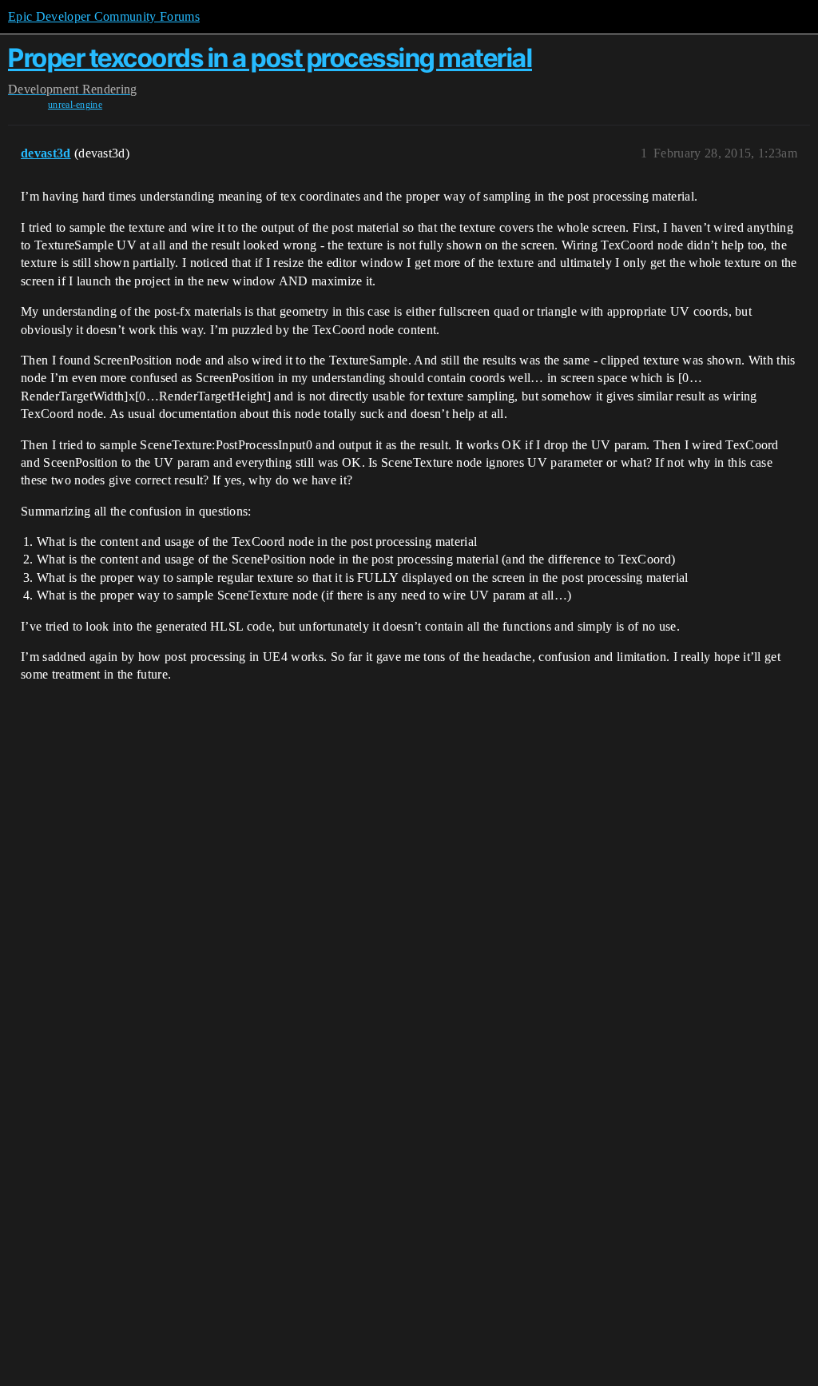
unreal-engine (75, 104)
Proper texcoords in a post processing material (270, 58)
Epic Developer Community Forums (104, 16)
